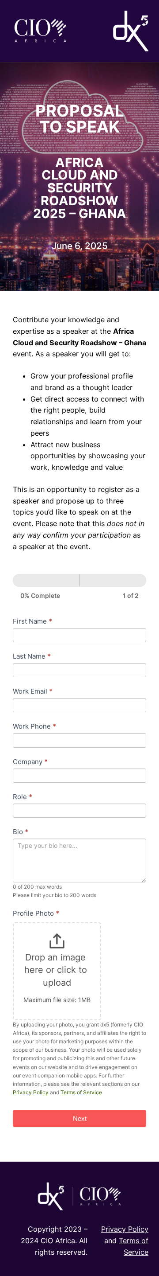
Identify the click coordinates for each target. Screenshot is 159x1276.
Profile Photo (36, 913)
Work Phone (34, 726)
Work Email (33, 691)
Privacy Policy (31, 1092)
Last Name (32, 656)
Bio (20, 831)
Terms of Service (81, 1092)
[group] (79, 587)
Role (22, 796)
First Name (32, 621)
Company (30, 761)
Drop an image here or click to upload (57, 970)
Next (80, 1118)
